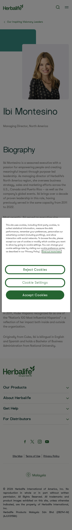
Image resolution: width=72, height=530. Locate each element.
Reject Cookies (35, 269)
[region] (36, 265)
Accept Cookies (35, 295)
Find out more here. (51, 251)
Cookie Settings (35, 282)
